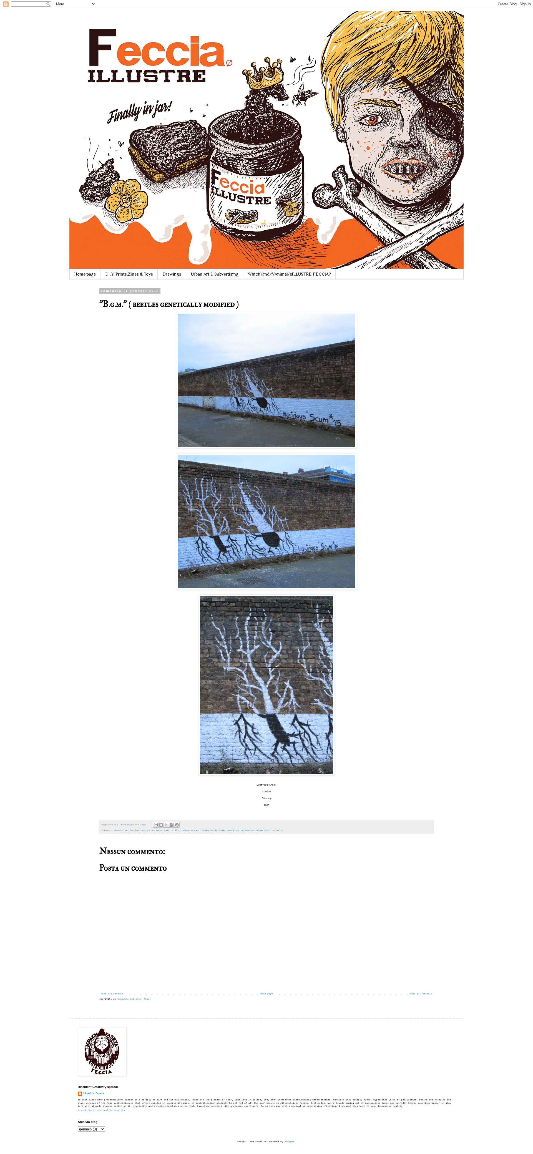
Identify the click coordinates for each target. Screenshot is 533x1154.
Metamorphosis (263, 830)
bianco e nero (121, 830)
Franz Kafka (155, 830)
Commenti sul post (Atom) (134, 999)
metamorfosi (248, 830)
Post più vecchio (421, 993)
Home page (85, 274)
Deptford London (138, 830)
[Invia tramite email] (156, 825)
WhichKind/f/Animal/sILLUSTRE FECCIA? (289, 274)
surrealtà (278, 830)
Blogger (289, 1141)
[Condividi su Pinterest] (177, 825)
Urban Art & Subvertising (214, 274)
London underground (229, 830)
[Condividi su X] (166, 825)
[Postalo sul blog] (161, 825)
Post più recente (112, 993)
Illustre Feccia (208, 830)
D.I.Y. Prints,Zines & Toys (129, 274)
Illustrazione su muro (186, 830)
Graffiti (168, 830)
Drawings (171, 274)
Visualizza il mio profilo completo (101, 1110)
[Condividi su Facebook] (171, 825)
